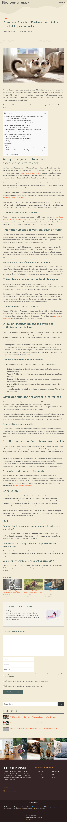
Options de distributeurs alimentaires (19, 132)
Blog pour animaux (15, 2)
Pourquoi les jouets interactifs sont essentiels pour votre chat (23, 116)
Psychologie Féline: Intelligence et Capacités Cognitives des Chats (12, 591)
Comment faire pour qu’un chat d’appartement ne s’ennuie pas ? (26, 150)
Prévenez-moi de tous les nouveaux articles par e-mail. (23, 686)
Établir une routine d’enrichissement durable (18, 139)
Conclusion (8, 143)
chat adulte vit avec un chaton (13, 198)
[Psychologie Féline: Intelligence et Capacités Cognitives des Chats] (12, 584)
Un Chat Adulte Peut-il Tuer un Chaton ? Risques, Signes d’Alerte (33, 591)
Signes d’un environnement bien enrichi (19, 141)
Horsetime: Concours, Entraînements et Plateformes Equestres (32, 723)
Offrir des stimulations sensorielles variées (18, 134)
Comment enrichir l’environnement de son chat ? (22, 152)
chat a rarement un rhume (22, 486)
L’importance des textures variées (18, 127)
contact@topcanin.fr (12, 791)
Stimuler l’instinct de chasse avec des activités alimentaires (23, 130)
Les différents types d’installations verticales (21, 123)
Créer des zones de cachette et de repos (17, 125)
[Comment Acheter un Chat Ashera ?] (54, 584)
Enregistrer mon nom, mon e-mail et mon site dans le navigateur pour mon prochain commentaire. (34, 675)
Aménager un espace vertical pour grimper (18, 121)
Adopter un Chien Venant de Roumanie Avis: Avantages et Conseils (33, 729)
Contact (28, 813)
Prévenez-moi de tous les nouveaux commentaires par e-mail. (26, 681)
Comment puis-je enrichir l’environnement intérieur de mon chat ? (27, 148)
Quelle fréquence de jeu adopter (17, 118)
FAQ (6, 145)
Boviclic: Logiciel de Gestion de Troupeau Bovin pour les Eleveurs (33, 717)
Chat (5, 19)
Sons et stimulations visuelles (16, 136)
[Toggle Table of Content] (44, 113)
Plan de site (29, 819)
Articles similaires (13, 154)
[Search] (61, 704)
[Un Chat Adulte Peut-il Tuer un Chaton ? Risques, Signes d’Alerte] (33, 584)
